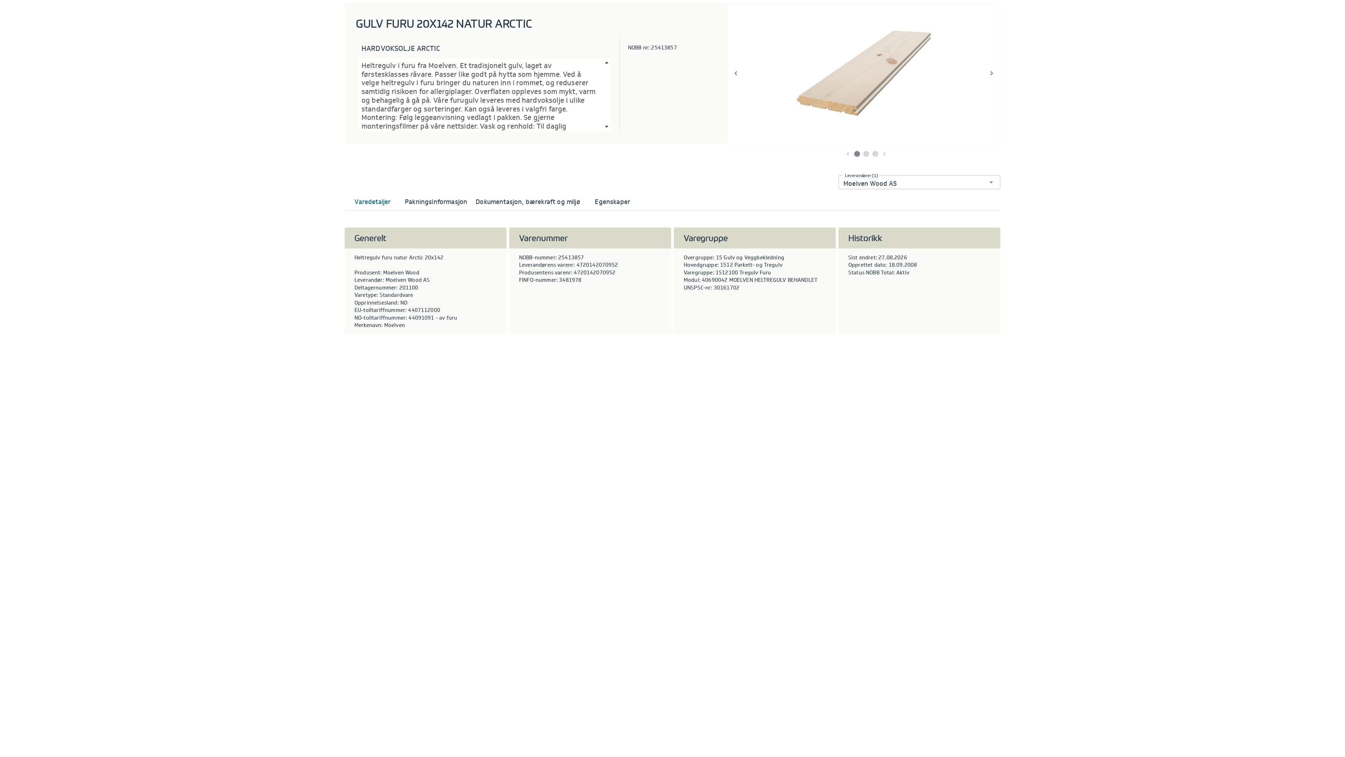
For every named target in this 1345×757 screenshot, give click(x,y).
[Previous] (735, 73)
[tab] (373, 201)
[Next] (991, 73)
